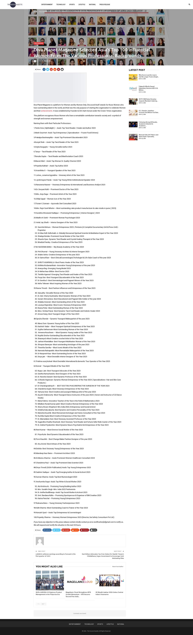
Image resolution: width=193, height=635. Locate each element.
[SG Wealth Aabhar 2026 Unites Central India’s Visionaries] (110, 580)
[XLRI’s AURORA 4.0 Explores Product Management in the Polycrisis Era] (50, 580)
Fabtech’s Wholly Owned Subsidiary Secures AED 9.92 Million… (148, 88)
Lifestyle (82, 4)
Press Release (105, 4)
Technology (60, 4)
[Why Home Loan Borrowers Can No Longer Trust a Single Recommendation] (133, 77)
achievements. (47, 111)
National (92, 4)
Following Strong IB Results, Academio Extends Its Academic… (148, 124)
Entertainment (47, 4)
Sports (72, 4)
